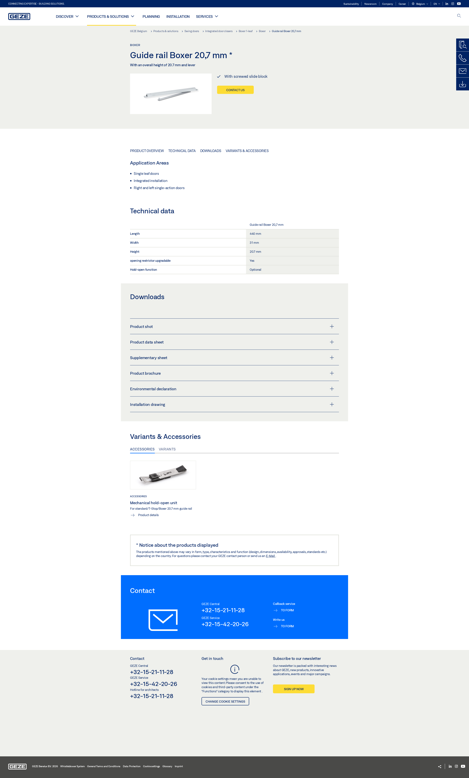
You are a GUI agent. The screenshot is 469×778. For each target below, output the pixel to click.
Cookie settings (151, 766)
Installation (178, 16)
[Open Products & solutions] (132, 16)
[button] (419, 4)
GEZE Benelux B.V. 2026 (45, 766)
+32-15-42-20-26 (225, 624)
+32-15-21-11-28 (223, 610)
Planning (151, 16)
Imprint (179, 766)
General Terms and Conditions (103, 766)
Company (387, 3)
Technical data (182, 151)
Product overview (147, 151)
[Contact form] (462, 71)
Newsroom (370, 3)
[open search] (459, 16)
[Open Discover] (77, 16)
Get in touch (212, 658)
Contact (137, 658)
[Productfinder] (462, 45)
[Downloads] (462, 84)
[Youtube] (459, 3)
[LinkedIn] (447, 3)
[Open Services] (216, 16)
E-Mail (271, 556)
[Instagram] (453, 3)
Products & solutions (108, 16)
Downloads (210, 151)
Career (402, 3)
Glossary (167, 766)
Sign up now (294, 689)
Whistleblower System (72, 766)
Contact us (235, 90)
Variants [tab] (167, 449)
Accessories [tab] (142, 449)
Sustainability (351, 3)
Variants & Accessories (247, 151)
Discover (64, 16)
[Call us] (462, 58)
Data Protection (132, 766)
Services (204, 16)
